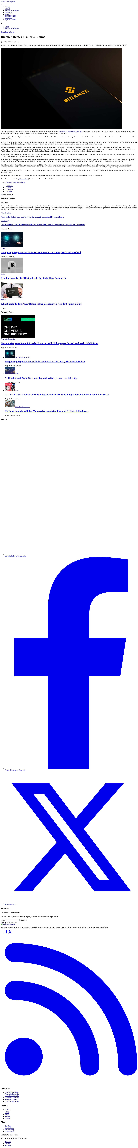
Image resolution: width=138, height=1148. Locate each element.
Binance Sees (23, 179)
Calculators (8, 18)
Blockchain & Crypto (12, 10)
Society (7, 14)
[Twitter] (10, 933)
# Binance (8, 182)
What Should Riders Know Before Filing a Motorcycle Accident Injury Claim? (41, 304)
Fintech (7, 7)
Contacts (7, 1143)
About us (8, 1142)
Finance (7, 9)
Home (7, 27)
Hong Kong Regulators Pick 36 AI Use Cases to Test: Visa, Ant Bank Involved (41, 252)
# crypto (14, 182)
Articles (3, 299)
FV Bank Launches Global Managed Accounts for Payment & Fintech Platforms (46, 411)
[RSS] (71, 1084)
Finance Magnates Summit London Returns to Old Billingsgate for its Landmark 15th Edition (49, 343)
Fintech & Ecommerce (22, 357)
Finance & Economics (8, 339)
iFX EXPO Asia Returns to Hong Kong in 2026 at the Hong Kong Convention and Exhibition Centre (57, 394)
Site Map (8, 1145)
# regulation (21, 182)
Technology (8, 12)
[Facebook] (6, 933)
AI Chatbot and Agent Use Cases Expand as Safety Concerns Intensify (41, 378)
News (3, 248)
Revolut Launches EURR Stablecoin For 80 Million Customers (33, 278)
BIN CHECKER (10, 16)
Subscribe (24, 920)
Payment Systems (10, 20)
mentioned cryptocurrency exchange (70, 131)
